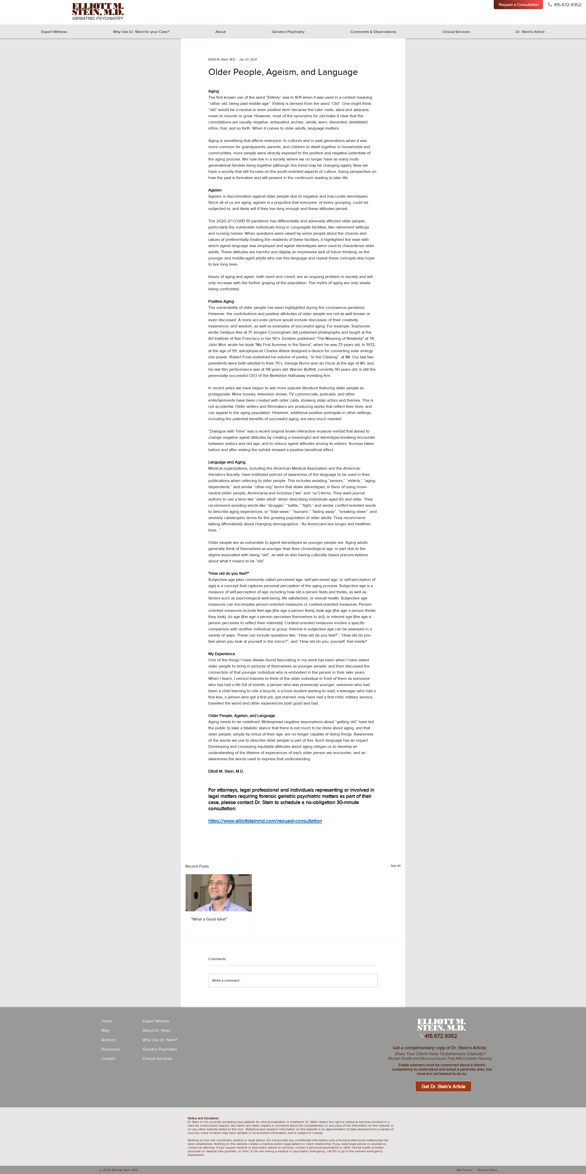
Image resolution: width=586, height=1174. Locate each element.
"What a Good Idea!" (209, 919)
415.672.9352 (567, 4)
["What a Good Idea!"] (219, 892)
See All (396, 865)
